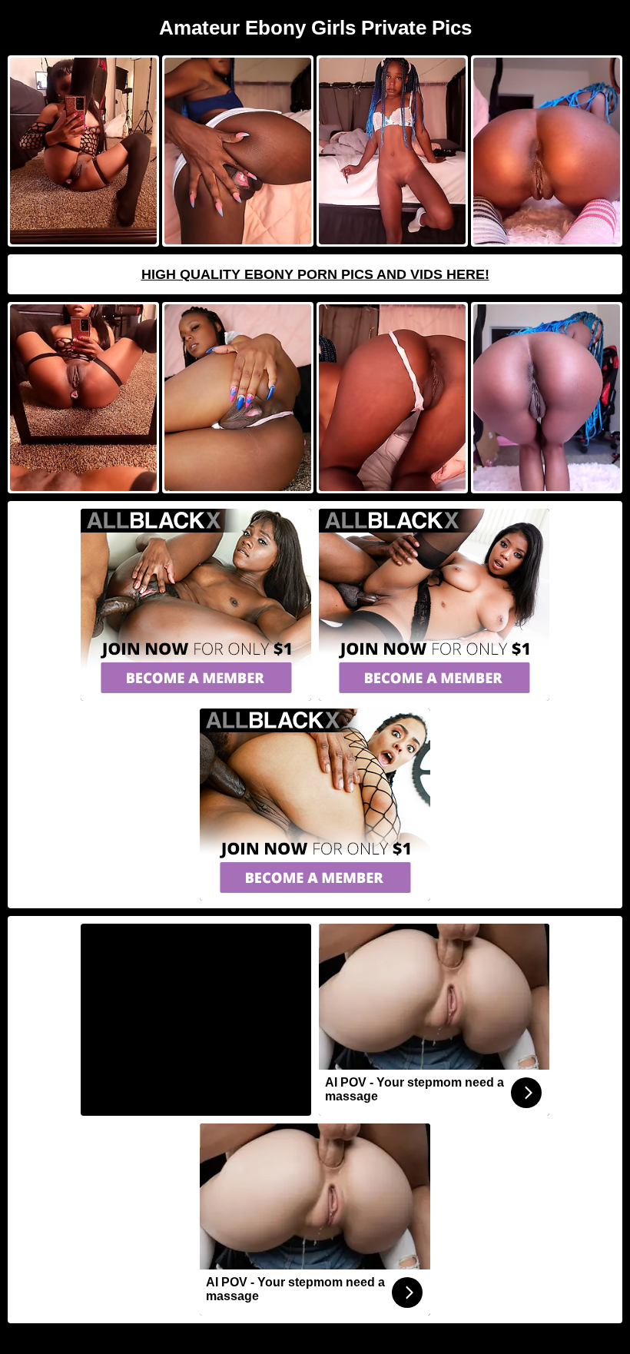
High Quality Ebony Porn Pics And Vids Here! (315, 274)
